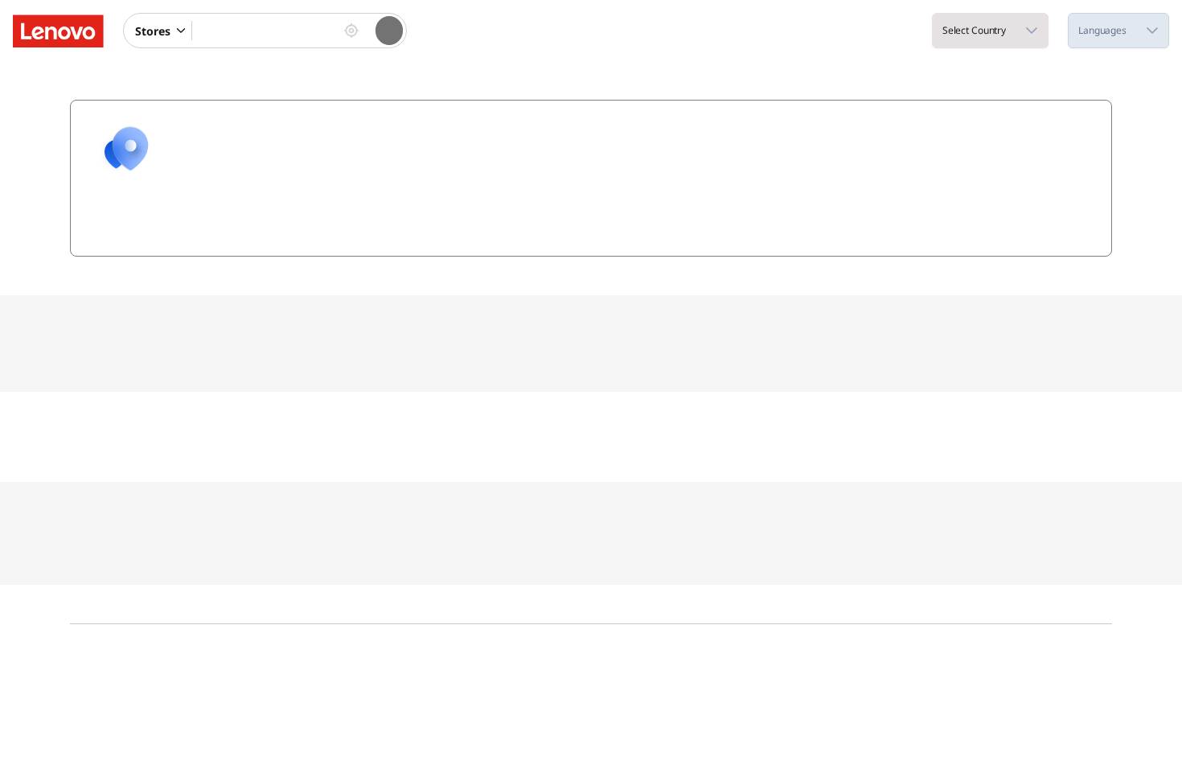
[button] (182, 30)
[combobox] (264, 30)
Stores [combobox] (152, 31)
